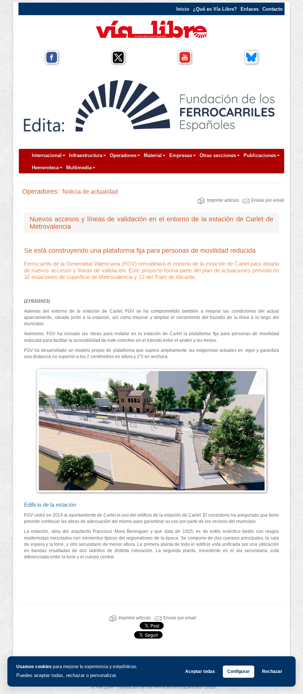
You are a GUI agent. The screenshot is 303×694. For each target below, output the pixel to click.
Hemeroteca (45, 167)
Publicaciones (260, 155)
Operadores (123, 155)
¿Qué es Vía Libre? (215, 9)
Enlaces (250, 9)
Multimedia (79, 167)
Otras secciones (218, 155)
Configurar (238, 671)
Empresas (180, 155)
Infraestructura (85, 155)
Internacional (47, 155)
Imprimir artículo (223, 200)
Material (153, 155)
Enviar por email (267, 200)
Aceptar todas (200, 671)
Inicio (182, 9)
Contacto (272, 9)
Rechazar (272, 671)
